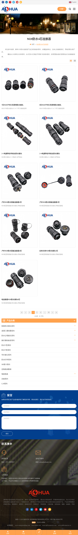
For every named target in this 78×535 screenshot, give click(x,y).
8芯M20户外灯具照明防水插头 (50, 105)
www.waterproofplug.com (22, 525)
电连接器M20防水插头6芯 (11, 299)
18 (48, 312)
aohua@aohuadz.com (45, 462)
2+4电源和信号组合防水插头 (49, 153)
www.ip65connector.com (49, 525)
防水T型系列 (6, 350)
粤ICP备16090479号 (56, 519)
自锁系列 (5, 379)
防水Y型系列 (6, 345)
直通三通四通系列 (8, 331)
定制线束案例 (6, 369)
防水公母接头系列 (8, 335)
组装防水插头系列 (8, 326)
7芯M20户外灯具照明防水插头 (12, 105)
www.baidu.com (36, 525)
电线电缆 (5, 374)
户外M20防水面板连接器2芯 (12, 202)
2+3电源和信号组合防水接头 (12, 153)
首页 (33, 44)
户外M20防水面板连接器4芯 (12, 251)
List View (74, 60)
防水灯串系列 (6, 359)
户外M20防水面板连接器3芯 (49, 202)
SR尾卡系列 (6, 364)
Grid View (70, 60)
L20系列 (4, 383)
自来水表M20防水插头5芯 (48, 251)
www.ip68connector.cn (64, 525)
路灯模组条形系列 (8, 340)
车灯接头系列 (6, 355)
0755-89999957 (10, 462)
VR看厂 (61, 9)
